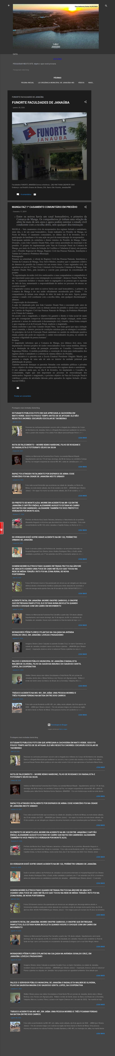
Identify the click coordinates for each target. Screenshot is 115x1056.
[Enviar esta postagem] (34, 195)
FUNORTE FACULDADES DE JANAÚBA (40, 102)
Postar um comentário (22, 396)
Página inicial (27, 83)
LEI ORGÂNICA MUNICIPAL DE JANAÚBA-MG (56, 83)
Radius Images (63, 729)
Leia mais (82, 438)
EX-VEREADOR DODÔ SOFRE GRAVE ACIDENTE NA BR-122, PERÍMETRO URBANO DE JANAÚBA (53, 864)
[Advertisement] (100, 124)
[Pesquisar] (106, 6)
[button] (85, 102)
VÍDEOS (81, 83)
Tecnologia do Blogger (58, 725)
